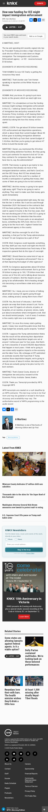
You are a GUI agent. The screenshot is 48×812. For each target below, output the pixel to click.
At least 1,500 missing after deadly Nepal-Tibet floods (32, 694)
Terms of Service (31, 786)
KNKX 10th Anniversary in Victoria (24, 600)
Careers (28, 764)
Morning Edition (13, 437)
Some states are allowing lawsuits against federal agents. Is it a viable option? (14, 644)
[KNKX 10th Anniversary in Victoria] (24, 578)
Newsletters (9, 798)
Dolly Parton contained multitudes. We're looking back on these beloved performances (34, 657)
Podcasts (8, 793)
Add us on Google (36, 36)
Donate (40, 3)
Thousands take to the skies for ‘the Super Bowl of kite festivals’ (23, 495)
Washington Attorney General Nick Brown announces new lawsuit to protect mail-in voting (22, 506)
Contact (7, 769)
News (20, 539)
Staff (7, 774)
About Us (8, 764)
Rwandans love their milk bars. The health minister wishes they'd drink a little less (13, 697)
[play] (3, 809)
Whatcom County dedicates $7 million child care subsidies (22, 485)
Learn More (24, 617)
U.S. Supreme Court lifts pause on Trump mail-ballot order (22, 516)
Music (10, 539)
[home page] (12, 4)
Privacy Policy (30, 553)
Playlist (7, 788)
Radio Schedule (10, 783)
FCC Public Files (30, 796)
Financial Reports (31, 774)
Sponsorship (29, 769)
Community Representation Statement (30, 780)
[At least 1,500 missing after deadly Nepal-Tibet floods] (34, 681)
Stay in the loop (24, 550)
